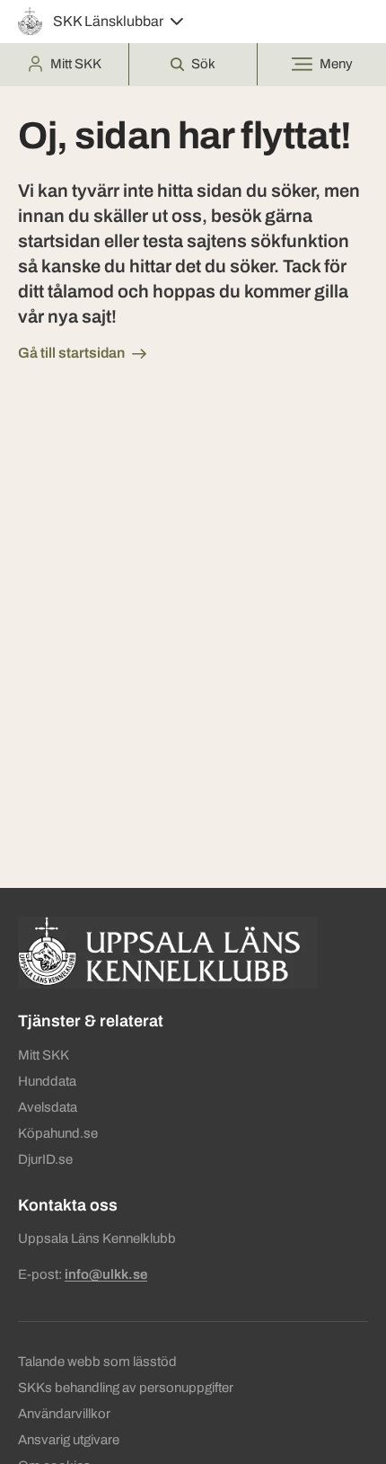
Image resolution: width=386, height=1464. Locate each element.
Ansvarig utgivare (68, 1440)
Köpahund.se (58, 1133)
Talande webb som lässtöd (97, 1361)
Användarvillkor (64, 1413)
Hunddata (47, 1081)
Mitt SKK (43, 1055)
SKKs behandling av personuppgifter (125, 1387)
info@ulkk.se (106, 1274)
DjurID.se (45, 1159)
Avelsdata (47, 1107)
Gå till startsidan (71, 352)
